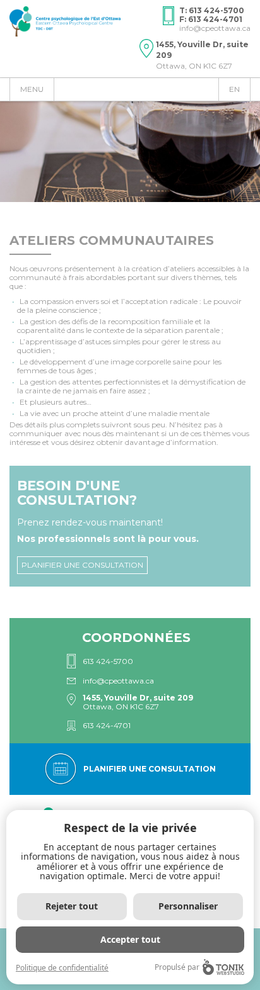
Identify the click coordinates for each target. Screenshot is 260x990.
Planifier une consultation (82, 565)
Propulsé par (177, 967)
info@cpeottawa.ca (215, 28)
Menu (32, 89)
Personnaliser (188, 906)
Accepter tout (130, 939)
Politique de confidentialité (62, 967)
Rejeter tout (71, 906)
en (234, 89)
